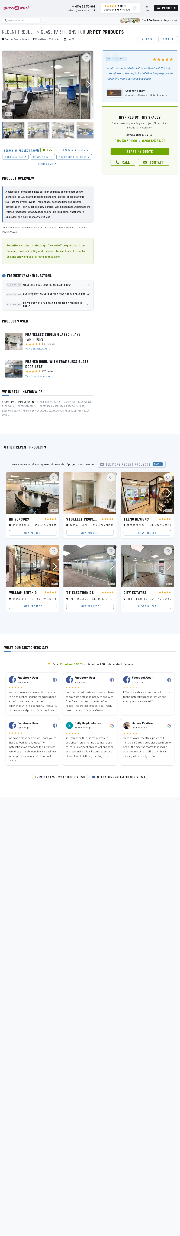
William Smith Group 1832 (31, 592)
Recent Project (18, 32)
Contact (157, 162)
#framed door (41, 156)
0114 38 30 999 (85, 6)
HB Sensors (19, 519)
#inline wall (45, 163)
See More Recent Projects (133, 464)
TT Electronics (80, 592)
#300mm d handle (74, 150)
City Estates (135, 592)
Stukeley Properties (85, 519)
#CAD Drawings (14, 156)
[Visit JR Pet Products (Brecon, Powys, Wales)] (114, 92)
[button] (89, 85)
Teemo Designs (136, 519)
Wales (50, 150)
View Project (33, 532)
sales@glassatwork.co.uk (81, 10)
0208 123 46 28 (153, 141)
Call (126, 162)
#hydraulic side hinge (73, 156)
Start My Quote (140, 151)
